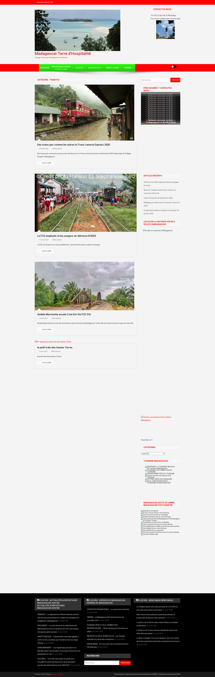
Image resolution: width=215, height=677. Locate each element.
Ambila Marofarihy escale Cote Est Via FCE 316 (64, 314)
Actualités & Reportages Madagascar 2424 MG (51, 606)
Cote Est (80, 68)
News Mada (167, 600)
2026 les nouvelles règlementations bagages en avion (161, 183)
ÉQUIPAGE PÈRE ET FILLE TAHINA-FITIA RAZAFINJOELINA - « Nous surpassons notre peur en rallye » (107, 628)
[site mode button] (173, 66)
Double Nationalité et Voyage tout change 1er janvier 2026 (161, 212)
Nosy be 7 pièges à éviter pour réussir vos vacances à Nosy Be (160, 191)
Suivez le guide (112, 68)
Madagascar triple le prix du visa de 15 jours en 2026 (162, 204)
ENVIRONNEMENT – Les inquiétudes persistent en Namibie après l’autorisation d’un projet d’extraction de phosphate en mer (58, 651)
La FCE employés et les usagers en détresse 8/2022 (66, 235)
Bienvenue (44, 68)
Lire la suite (46, 163)
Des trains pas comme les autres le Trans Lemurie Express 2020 (73, 144)
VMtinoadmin (57, 149)
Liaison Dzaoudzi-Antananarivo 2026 (158, 198)
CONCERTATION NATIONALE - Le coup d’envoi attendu (108, 609)
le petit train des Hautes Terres (54, 347)
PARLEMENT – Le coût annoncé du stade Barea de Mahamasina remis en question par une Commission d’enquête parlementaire (58, 629)
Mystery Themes (57, 674)
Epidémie (128, 68)
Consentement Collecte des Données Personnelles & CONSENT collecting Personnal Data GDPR (147, 674)
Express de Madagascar (100, 603)
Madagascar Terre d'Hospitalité (63, 53)
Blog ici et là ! (95, 68)
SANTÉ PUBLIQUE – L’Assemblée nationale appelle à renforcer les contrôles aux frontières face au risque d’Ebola (58, 640)
